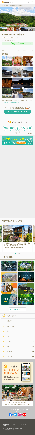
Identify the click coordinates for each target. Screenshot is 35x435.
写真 (10, 50)
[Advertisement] (17, 164)
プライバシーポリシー (22, 424)
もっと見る (16, 37)
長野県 (11, 5)
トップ (3, 50)
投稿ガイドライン (6, 425)
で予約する (21, 43)
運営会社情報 (6, 424)
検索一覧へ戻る (17, 309)
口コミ (17, 50)
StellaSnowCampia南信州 (18, 5)
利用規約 (13, 424)
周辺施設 (31, 50)
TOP (2, 5)
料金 (24, 50)
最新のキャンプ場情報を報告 (11, 102)
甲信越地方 (6, 5)
